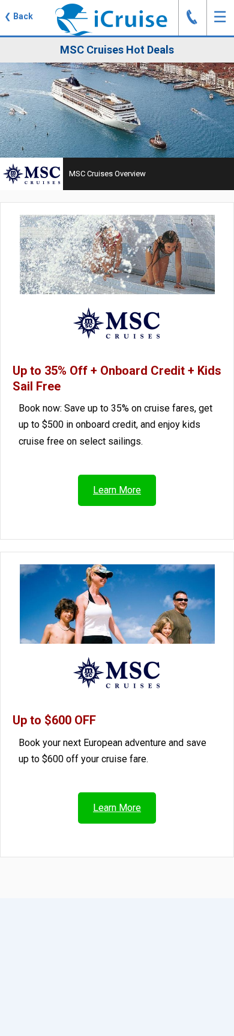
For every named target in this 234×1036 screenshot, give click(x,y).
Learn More (117, 490)
